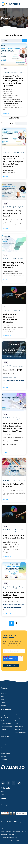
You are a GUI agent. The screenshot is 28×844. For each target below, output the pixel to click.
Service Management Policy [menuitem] (19, 831)
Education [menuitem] (3, 756)
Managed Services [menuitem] (5, 715)
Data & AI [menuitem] (3, 729)
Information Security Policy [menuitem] (7, 840)
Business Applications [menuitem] (20, 732)
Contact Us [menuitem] (4, 802)
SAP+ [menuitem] (2, 720)
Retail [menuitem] (2, 750)
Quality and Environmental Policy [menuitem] (9, 837)
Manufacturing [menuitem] (5, 747)
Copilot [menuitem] (17, 723)
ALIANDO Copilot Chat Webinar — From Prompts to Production (13, 595)
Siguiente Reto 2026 (12, 370)
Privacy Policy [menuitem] (12, 828)
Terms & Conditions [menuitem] (6, 831)
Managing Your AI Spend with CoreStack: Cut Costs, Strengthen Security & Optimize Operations (13, 81)
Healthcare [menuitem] (4, 759)
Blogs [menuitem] (2, 696)
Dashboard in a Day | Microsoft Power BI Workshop (12, 213)
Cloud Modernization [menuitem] (6, 726)
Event (8, 12)
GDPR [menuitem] (17, 840)
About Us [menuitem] (3, 693)
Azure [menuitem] (16, 720)
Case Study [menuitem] (4, 705)
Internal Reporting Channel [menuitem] (7, 834)
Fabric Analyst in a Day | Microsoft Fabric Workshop (14, 265)
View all (18, 123)
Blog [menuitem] (2, 791)
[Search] (24, 40)
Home (3, 12)
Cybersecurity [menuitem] (18, 715)
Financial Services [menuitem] (5, 753)
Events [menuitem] (3, 702)
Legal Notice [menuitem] (4, 828)
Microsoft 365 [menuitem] (18, 729)
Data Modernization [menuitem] (6, 723)
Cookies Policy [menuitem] (20, 828)
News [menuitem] (2, 699)
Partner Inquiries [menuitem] (5, 805)
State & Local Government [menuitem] (8, 742)
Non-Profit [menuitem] (3, 745)
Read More (6, 113)
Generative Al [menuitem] (4, 717)
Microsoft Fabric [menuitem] (19, 726)
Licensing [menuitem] (17, 717)
